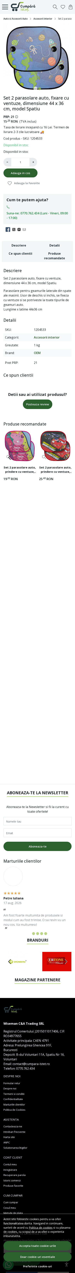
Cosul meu (9, 1207)
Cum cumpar (10, 1202)
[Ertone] (57, 969)
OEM (37, 353)
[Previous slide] (10, 457)
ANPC (6, 1142)
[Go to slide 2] (39, 88)
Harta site (9, 1137)
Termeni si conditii (13, 1094)
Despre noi (9, 1088)
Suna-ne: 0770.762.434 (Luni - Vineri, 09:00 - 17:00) (37, 215)
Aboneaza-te (38, 846)
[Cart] (70, 7)
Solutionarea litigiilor (15, 1147)
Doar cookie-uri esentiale (37, 1257)
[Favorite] (63, 7)
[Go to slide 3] (37, 933)
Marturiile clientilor (14, 1104)
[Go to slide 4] (41, 933)
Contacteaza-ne (12, 1126)
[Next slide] (65, 457)
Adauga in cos (20, 173)
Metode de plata (13, 1213)
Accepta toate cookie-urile (37, 1246)
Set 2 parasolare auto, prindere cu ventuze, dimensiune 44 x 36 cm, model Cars (55, 470)
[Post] (15, 229)
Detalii (54, 245)
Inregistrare (10, 1170)
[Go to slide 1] (35, 89)
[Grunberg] (18, 969)
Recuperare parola (14, 1175)
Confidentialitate (13, 1099)
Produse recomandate (54, 255)
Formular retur (11, 1083)
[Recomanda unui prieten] (25, 229)
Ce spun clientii (20, 253)
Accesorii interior (42, 18)
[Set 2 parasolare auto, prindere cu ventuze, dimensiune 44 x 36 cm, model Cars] (55, 446)
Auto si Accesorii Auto (15, 18)
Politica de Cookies (14, 1109)
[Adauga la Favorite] (31, 457)
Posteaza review (37, 404)
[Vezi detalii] (44, 457)
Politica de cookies (40, 1227)
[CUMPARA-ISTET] (24, 7)
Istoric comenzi (12, 1180)
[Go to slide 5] (45, 933)
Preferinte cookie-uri (37, 1266)
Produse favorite (13, 1185)
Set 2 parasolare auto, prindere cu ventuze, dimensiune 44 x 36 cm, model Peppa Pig (20, 470)
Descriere (19, 245)
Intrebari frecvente (14, 1132)
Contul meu (10, 1164)
